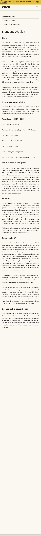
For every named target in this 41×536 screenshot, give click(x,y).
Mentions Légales (8, 16)
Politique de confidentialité (11, 24)
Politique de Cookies (9, 20)
